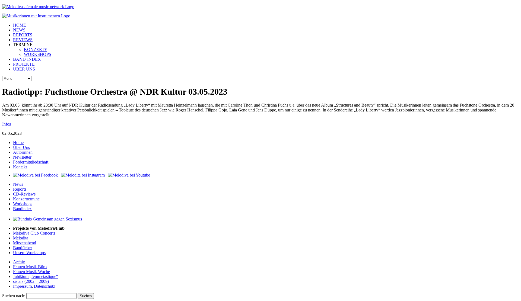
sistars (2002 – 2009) (31, 281)
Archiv (19, 262)
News (18, 184)
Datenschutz (44, 286)
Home (18, 142)
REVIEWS (23, 39)
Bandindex (22, 208)
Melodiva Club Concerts (34, 233)
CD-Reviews (24, 194)
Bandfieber (22, 247)
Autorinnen (23, 152)
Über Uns (21, 147)
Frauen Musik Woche (31, 271)
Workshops (22, 203)
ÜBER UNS (24, 69)
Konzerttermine (26, 199)
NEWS (19, 30)
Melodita (20, 238)
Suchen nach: (13, 295)
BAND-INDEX (27, 59)
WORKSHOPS (37, 54)
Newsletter (22, 157)
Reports (19, 189)
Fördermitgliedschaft (30, 162)
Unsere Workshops (29, 252)
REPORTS (22, 35)
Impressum (22, 286)
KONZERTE (35, 49)
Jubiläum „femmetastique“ (35, 276)
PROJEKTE (24, 64)
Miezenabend (24, 243)
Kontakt (20, 167)
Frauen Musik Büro (30, 266)
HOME (19, 25)
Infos (6, 124)
